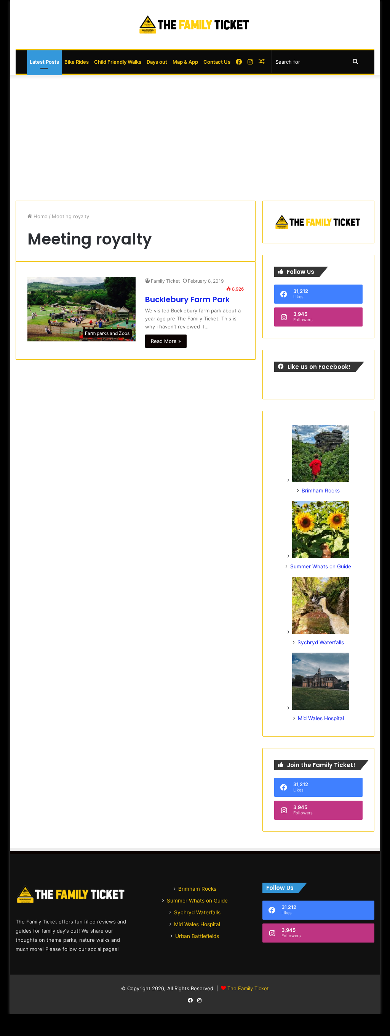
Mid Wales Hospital (321, 718)
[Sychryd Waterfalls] (320, 632)
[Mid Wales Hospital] (320, 708)
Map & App (185, 62)
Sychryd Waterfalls (320, 642)
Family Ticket (165, 281)
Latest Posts (44, 62)
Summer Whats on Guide (320, 566)
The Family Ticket (248, 988)
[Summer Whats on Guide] (320, 556)
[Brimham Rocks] (320, 480)
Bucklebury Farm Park (187, 299)
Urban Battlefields (197, 936)
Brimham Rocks (321, 490)
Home (40, 216)
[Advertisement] (195, 135)
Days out (157, 62)
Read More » (166, 341)
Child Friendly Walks (117, 62)
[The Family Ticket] (195, 24)
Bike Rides (76, 62)
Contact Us (216, 62)
